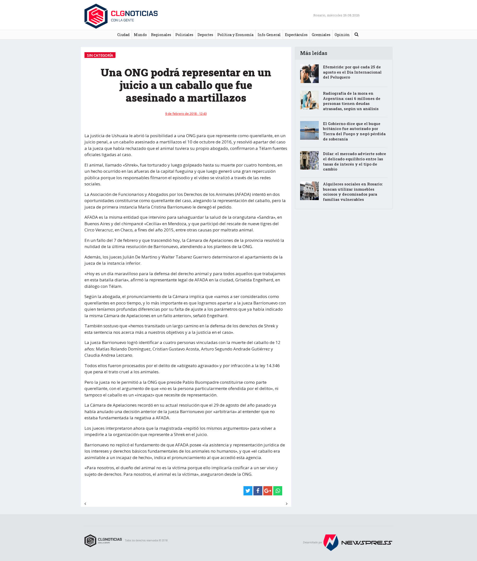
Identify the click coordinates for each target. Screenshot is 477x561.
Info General (269, 34)
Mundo (140, 34)
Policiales (184, 34)
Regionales (161, 34)
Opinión (342, 34)
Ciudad (123, 34)
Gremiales (321, 34)
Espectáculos (296, 34)
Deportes (205, 34)
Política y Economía (235, 34)
